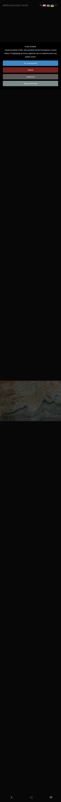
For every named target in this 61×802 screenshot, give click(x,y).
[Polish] (44, 6)
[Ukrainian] (52, 6)
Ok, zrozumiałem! (30, 63)
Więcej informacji (30, 83)
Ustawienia (30, 76)
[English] (48, 6)
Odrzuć (30, 70)
